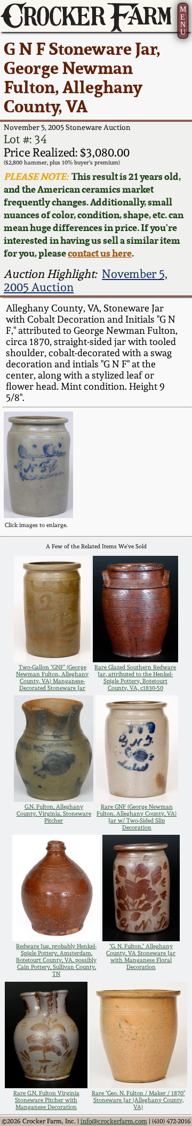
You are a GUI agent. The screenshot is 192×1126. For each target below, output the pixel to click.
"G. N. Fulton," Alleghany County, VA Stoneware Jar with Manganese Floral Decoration (140, 957)
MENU (183, 20)
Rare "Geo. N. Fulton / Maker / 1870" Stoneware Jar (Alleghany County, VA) (138, 1100)
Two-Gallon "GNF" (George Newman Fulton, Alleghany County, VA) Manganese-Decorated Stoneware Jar (52, 678)
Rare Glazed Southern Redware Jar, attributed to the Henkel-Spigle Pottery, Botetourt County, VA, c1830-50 (135, 678)
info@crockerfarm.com (114, 1121)
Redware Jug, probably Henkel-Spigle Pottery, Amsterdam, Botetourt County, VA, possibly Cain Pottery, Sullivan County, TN (56, 960)
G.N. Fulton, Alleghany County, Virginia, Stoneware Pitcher (54, 813)
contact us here (100, 252)
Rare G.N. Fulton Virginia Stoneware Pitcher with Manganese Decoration (46, 1100)
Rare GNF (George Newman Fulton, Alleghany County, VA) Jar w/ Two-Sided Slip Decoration (137, 817)
